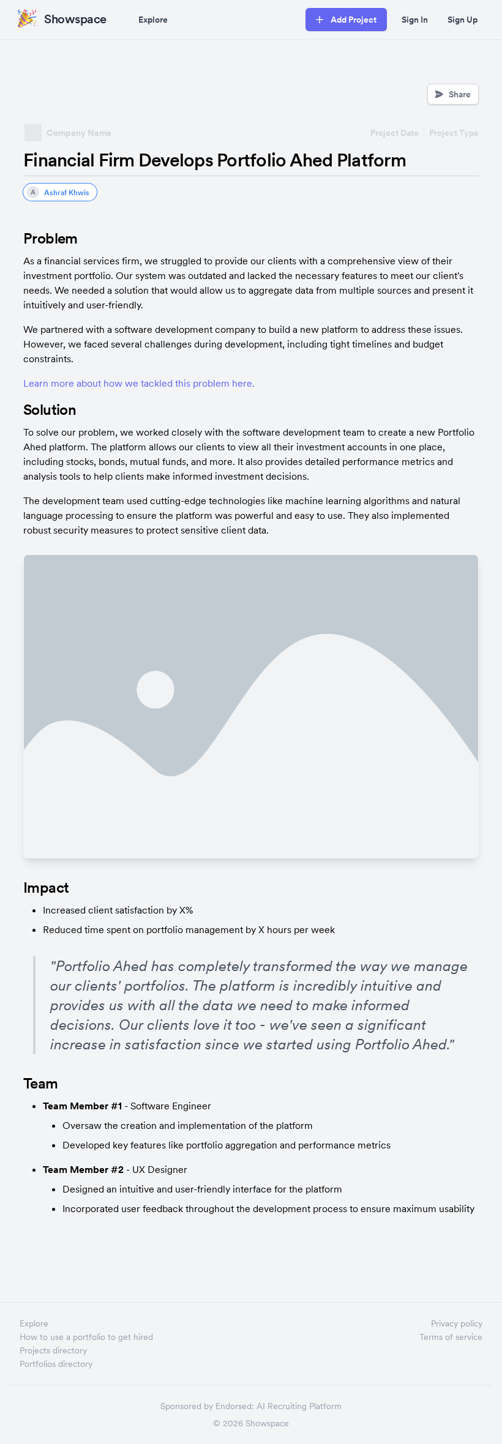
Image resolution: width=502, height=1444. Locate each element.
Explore (153, 19)
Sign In (415, 19)
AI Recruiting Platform (299, 1406)
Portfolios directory (56, 1363)
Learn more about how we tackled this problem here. (139, 383)
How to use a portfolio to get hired (86, 1336)
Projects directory (53, 1350)
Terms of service (450, 1336)
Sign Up (463, 19)
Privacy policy (456, 1323)
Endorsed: (234, 1406)
